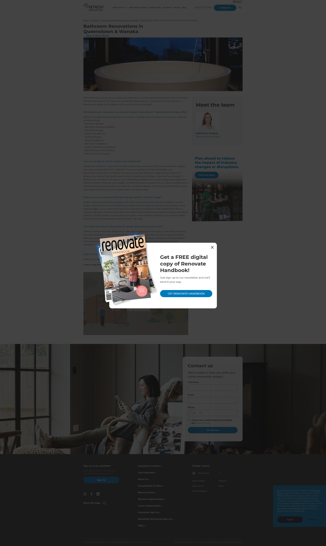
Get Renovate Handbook (186, 293)
